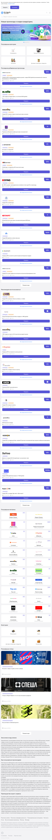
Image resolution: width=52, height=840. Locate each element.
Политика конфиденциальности (18, 817)
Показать (26, 83)
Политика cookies (5, 817)
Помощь (22, 819)
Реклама (10, 835)
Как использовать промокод (12, 819)
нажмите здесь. (11, 3)
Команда (27, 819)
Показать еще (26, 285)
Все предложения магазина (26, 86)
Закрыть (5, 7)
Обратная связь (17, 835)
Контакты (46, 817)
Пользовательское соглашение (35, 817)
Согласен (14, 7)
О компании (4, 835)
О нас (2, 819)
